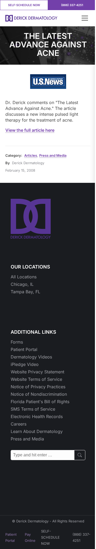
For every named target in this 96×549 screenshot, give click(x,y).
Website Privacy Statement (37, 371)
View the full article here (29, 130)
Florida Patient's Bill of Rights (40, 401)
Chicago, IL (22, 284)
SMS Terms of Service (33, 409)
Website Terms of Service (36, 379)
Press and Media (52, 155)
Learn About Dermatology (37, 431)
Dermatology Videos (31, 357)
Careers (18, 424)
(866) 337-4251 (72, 5)
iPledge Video (25, 364)
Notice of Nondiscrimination (39, 394)
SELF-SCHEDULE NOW (24, 5)
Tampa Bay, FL (25, 291)
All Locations (24, 276)
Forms (17, 342)
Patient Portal (24, 349)
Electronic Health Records (37, 416)
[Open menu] (85, 18)
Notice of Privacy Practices (38, 386)
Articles (30, 155)
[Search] (79, 455)
